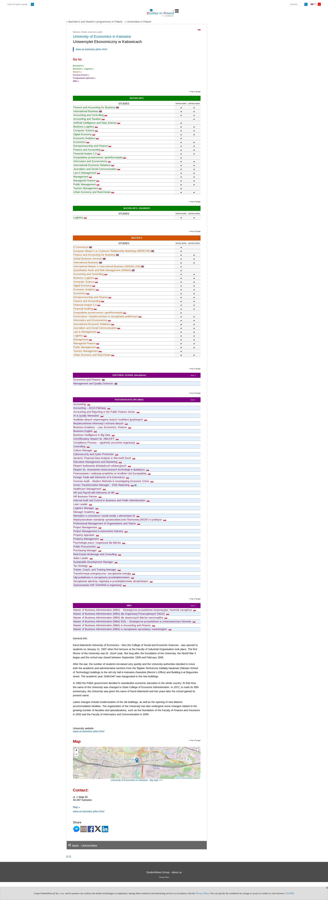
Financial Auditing (83, 308)
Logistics (78, 217)
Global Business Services (87, 258)
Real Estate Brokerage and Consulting (95, 554)
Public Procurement (84, 546)
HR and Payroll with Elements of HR (94, 492)
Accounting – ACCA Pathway (90, 408)
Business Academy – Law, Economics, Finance (100, 427)
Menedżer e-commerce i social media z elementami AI (104, 515)
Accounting (80, 404)
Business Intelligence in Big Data (92, 435)
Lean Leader (80, 504)
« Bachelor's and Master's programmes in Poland (94, 21)
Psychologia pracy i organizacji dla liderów (97, 542)
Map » (76, 807)
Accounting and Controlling (88, 115)
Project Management (85, 527)
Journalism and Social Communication (95, 169)
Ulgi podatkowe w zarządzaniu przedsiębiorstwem (101, 577)
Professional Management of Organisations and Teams (105, 523)
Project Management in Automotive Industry (98, 531)
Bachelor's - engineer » (83, 69)
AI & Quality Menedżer (86, 415)
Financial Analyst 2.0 (85, 153)
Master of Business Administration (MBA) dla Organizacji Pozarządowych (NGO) (119, 613)
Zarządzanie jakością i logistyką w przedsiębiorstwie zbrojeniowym (111, 581)
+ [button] (76, 750)
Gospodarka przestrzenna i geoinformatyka (97, 157)
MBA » (76, 81)
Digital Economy (82, 134)
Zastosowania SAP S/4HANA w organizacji (97, 585)
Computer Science (83, 130)
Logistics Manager (84, 508)
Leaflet (177, 778)
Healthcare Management (87, 488)
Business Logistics (83, 126)
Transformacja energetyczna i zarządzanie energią (102, 573)
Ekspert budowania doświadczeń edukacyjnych (100, 465)
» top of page (195, 91)
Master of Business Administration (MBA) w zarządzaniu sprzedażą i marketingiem (120, 629)
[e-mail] (83, 831)
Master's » (77, 72)
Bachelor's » (78, 66)
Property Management (86, 538)
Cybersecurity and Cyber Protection (94, 454)
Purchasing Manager (85, 550)
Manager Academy (84, 511)
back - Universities (82, 844)
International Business (85, 111)
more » (193, 375)
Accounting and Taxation (87, 119)
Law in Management (84, 172)
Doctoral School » (81, 75)
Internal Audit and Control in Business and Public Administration (109, 500)
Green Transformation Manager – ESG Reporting (101, 485)
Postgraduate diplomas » (84, 78)
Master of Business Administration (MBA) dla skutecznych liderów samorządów (118, 617)
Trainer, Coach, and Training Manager (95, 569)
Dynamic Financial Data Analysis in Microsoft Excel (102, 458)
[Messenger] (76, 831)
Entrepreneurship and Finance (90, 145)
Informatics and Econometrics (90, 161)
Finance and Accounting (86, 149)
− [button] (76, 754)
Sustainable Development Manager (93, 562)
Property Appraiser (84, 535)
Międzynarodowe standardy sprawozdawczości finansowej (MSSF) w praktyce (118, 519)
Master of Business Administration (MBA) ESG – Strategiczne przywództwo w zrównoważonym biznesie (132, 621)
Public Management (84, 184)
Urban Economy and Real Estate (92, 192)
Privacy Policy (202, 893)
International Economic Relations (92, 165)
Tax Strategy (80, 565)
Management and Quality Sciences (93, 383)
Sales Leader (81, 558)
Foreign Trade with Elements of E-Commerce (99, 477)
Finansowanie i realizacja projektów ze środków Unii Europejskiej (110, 473)
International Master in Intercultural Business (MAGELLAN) (106, 266)
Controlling (79, 446)
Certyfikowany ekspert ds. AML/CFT (94, 438)
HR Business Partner (85, 496)
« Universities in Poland (138, 21)
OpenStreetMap (187, 778)
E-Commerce (80, 247)
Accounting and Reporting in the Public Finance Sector (104, 411)
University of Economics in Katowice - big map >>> (137, 780)
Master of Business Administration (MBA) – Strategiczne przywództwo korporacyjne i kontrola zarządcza (132, 610)
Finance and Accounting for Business (94, 107)
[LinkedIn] (105, 831)
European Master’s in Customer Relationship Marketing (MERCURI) (112, 251)
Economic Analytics (84, 138)
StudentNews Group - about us (164, 872)
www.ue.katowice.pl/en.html (91, 49)
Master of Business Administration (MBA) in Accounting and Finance (112, 625)
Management (80, 176)
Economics (79, 142)
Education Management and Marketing (95, 461)
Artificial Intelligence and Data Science (95, 122)
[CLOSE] (289, 893)
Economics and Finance (87, 379)
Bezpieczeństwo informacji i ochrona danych (98, 423)
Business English (83, 431)
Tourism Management (85, 188)
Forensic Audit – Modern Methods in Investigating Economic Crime (111, 481)
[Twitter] (98, 830)
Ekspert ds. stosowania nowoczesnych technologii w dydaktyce (109, 469)
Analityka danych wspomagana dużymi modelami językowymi (108, 419)
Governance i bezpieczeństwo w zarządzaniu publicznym (105, 316)
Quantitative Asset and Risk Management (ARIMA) (102, 270)
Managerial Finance (84, 180)
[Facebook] (91, 831)
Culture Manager (83, 450)
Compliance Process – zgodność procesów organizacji (104, 442)
